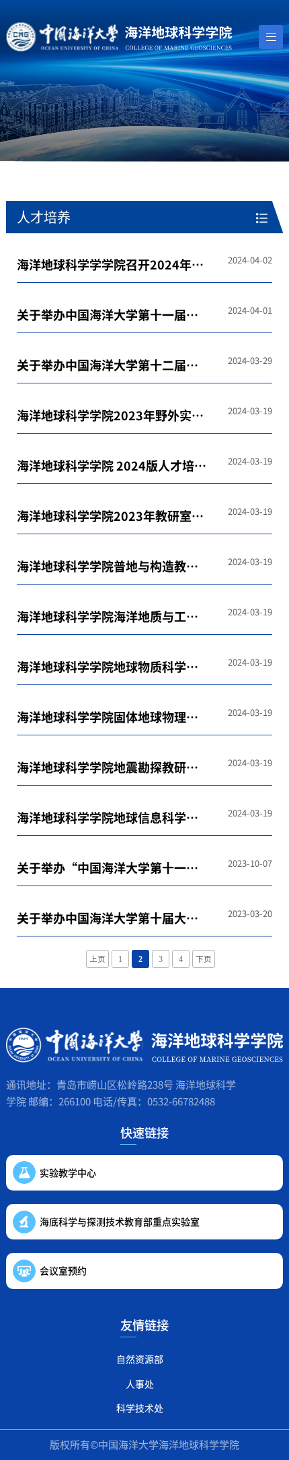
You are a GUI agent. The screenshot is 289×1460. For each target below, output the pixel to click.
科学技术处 (139, 1407)
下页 (204, 959)
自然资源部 (139, 1358)
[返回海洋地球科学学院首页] (119, 37)
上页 (97, 959)
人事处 (140, 1383)
